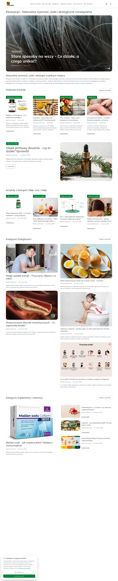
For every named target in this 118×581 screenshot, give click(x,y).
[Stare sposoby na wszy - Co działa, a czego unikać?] (59, 43)
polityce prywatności (25, 568)
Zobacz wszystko (105, 90)
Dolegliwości (55, 4)
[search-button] (106, 4)
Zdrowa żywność (77, 4)
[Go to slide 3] (109, 68)
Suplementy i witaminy (66, 4)
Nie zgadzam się (19, 572)
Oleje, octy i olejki (46, 4)
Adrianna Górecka (16, 65)
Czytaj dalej (10, 166)
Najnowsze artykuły (35, 4)
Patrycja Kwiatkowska (39, 123)
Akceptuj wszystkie (19, 576)
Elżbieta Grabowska (92, 123)
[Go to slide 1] (105, 68)
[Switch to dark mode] (110, 3)
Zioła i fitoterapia (87, 4)
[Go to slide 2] (107, 68)
